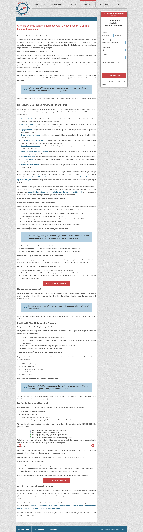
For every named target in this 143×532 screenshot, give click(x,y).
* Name (104, 32)
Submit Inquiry (114, 75)
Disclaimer (54, 529)
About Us (103, 4)
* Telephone (106, 47)
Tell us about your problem (111, 62)
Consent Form (23, 529)
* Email (104, 55)
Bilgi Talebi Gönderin (56, 284)
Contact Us (119, 4)
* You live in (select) (109, 40)
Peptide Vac (56, 4)
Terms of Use (39, 529)
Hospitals (72, 4)
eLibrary (87, 4)
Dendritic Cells (40, 4)
